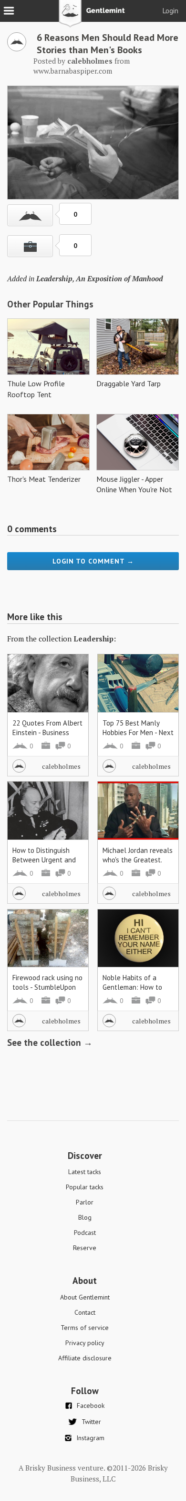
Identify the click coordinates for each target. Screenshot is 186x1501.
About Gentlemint (85, 1297)
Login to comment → (93, 561)
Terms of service (85, 1327)
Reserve (84, 1247)
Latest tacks (84, 1171)
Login (170, 10)
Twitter (91, 1421)
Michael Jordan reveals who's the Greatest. (138, 855)
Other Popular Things (50, 304)
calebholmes (61, 766)
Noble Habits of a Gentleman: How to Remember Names (132, 987)
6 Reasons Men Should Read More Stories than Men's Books (107, 43)
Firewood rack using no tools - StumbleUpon (47, 982)
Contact (84, 1312)
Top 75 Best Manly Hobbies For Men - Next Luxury (138, 732)
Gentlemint (93, 17)
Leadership (54, 278)
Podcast (85, 1232)
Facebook (90, 1405)
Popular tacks (84, 1187)
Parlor (84, 1202)
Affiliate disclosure (85, 1358)
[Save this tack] (30, 246)
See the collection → (50, 1042)
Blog (85, 1217)
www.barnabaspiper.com (72, 71)
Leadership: (94, 638)
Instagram (90, 1437)
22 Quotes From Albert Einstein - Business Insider (47, 732)
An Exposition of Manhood (119, 278)
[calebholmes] (16, 48)
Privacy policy (84, 1342)
